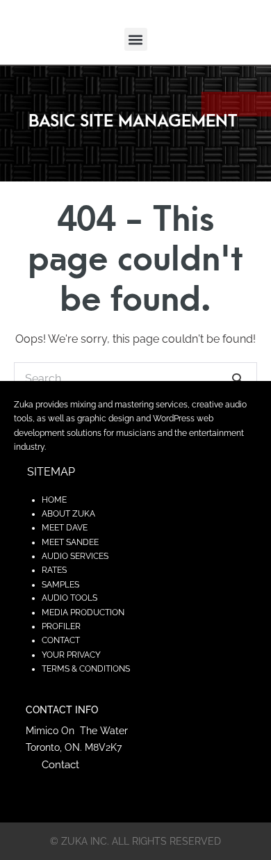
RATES (54, 570)
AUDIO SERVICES (75, 556)
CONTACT (61, 640)
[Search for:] (135, 378)
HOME (54, 500)
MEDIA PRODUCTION (83, 612)
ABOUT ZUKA (68, 514)
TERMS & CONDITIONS (86, 669)
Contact (60, 764)
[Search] (237, 378)
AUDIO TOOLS (69, 598)
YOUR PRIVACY (71, 655)
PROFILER (61, 626)
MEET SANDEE (70, 542)
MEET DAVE (65, 528)
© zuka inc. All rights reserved (135, 841)
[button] (135, 39)
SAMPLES (60, 585)
